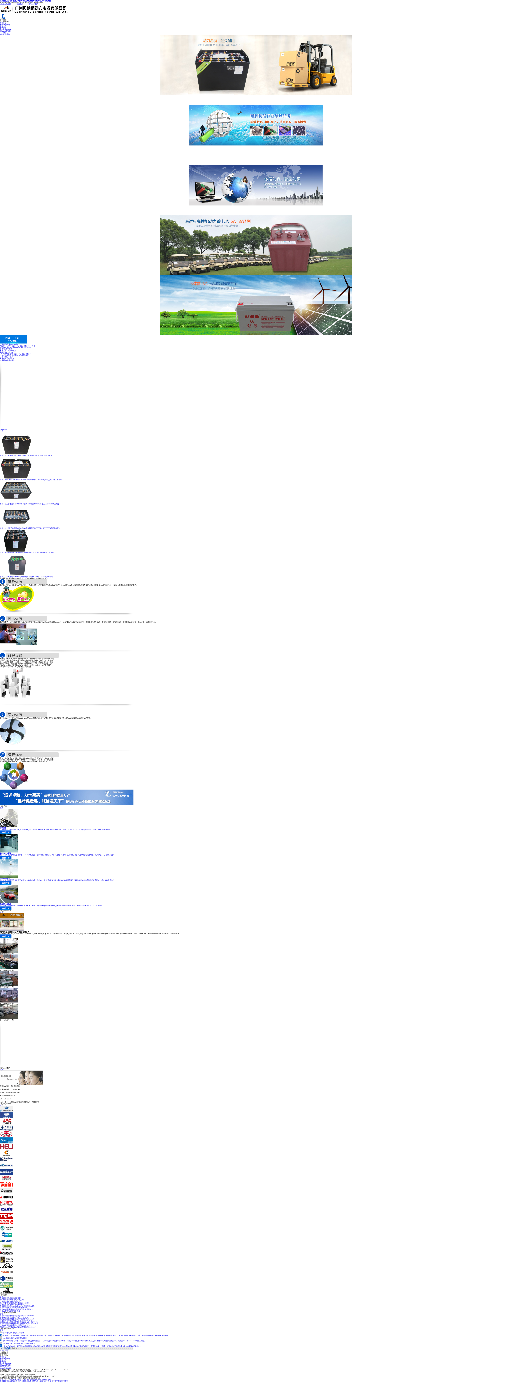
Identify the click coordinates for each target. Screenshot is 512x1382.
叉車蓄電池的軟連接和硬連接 (10, 1298)
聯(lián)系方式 (5, 1367)
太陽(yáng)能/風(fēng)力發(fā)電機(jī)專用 (14, 355)
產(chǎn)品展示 (5, 25)
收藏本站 (20, 4)
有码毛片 (46, 1381)
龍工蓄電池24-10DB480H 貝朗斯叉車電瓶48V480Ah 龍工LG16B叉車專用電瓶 (29, 504)
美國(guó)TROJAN (6, 352)
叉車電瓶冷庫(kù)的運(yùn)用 (10, 1301)
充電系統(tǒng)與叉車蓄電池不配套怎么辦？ (19, 1322)
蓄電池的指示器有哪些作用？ (14, 1317)
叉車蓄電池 (4, 1351)
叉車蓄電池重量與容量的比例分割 (12, 1304)
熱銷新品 (4, 429)
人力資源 (3, 33)
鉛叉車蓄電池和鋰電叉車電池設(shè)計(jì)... (15, 1303)
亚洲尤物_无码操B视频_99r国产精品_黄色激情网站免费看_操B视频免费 (25, 1379)
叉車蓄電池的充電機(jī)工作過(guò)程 (16, 1320)
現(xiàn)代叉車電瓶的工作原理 (13, 1333)
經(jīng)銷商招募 (5, 29)
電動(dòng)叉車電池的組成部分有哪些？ (17, 1327)
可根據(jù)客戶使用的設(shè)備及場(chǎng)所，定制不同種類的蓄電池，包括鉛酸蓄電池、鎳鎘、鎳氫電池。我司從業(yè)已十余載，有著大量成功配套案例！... (56, 829)
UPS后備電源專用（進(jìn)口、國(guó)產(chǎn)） (17, 354)
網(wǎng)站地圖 (5, 4)
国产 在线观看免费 (24, 1381)
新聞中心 (3, 26)
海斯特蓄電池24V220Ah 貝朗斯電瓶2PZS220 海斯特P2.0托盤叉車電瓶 (27, 552)
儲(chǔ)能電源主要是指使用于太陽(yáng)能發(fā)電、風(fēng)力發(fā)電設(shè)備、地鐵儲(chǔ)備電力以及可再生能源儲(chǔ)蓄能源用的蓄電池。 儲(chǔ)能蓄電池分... (57, 880)
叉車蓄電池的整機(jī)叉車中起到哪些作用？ (19, 1324)
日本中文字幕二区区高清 (59, 1381)
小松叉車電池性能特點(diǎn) (10, 1311)
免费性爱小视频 (37, 1381)
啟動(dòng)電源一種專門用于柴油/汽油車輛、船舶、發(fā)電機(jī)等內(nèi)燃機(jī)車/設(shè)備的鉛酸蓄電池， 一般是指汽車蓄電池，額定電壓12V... (51, 905)
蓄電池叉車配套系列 (7, 359)
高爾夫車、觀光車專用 (8, 351)
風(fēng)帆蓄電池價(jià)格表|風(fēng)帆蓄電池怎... (17, 1309)
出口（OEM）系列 (6, 357)
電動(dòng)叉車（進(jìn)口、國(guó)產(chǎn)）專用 (17, 346)
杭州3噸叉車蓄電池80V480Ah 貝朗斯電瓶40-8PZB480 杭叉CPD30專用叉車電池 (30, 528)
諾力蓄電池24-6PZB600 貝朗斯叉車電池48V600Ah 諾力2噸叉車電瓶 (26, 455)
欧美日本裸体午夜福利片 (9, 1381)
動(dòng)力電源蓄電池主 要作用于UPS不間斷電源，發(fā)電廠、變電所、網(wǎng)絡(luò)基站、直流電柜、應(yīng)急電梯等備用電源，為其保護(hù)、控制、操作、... (58, 855)
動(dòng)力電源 (5, 853)
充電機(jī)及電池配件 (7, 360)
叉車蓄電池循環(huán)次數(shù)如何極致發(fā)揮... (17, 1306)
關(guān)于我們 (5, 31)
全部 (1, 431)
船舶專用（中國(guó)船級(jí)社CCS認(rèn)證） (16, 347)
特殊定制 (3, 828)
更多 (1, 808)
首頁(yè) (3, 23)
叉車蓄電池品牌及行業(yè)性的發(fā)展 (13, 1308)
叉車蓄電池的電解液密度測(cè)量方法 (17, 1316)
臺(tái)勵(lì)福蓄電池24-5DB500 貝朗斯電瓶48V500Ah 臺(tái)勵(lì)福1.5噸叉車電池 (31, 480)
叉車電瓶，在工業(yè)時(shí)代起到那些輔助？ (18, 1343)
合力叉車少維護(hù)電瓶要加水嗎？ (14, 1338)
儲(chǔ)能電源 (5, 879)
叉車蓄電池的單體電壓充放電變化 (15, 1325)
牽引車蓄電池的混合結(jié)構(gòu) (12, 1300)
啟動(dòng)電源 (5, 904)
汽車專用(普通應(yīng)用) (9, 344)
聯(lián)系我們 (33, 4)
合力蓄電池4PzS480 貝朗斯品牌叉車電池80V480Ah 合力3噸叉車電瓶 (26, 577)
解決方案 (3, 28)
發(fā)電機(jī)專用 (6, 349)
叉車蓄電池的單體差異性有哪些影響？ (17, 1319)
